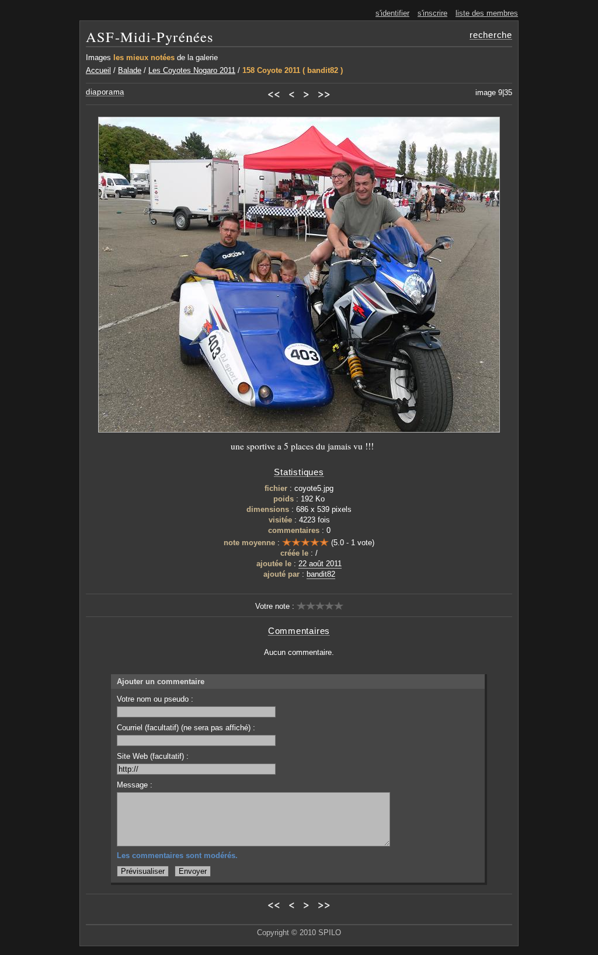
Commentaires (299, 631)
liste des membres (487, 13)
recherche (491, 35)
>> (324, 93)
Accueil (98, 70)
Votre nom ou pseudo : (155, 699)
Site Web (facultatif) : (153, 756)
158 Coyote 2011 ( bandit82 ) (292, 70)
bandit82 (321, 574)
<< (273, 93)
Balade (129, 70)
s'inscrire (432, 13)
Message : (134, 784)
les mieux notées (144, 57)
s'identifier (392, 13)
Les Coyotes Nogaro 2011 (191, 70)
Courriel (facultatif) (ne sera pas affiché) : (186, 727)
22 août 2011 (320, 563)
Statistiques (299, 472)
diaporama (105, 92)
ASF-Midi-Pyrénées (150, 36)
